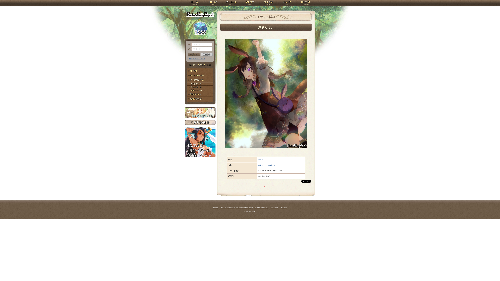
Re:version (284, 207)
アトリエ (250, 3)
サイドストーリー (200, 75)
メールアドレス (188, 45)
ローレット (231, 3)
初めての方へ (200, 94)
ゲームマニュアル (200, 80)
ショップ (287, 3)
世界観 (200, 71)
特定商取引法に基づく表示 (244, 207)
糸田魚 (260, 159)
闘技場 (305, 3)
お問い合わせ (200, 99)
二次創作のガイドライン (261, 207)
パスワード (188, 49)
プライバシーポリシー (227, 207)
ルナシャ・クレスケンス (267, 165)
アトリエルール (200, 87)
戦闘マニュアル (200, 90)
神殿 (213, 3)
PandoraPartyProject (200, 14)
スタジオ (268, 3)
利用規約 (215, 207)
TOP (194, 3)
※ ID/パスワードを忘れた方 (197, 58)
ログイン (194, 54)
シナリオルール (200, 84)
